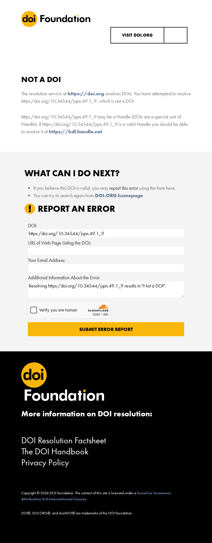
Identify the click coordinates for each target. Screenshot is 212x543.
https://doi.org (86, 93)
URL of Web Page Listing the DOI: (59, 243)
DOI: (32, 225)
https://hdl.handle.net (75, 131)
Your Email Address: (46, 260)
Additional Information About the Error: (64, 277)
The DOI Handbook (55, 451)
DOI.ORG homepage (119, 195)
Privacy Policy (45, 462)
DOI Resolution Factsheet (63, 440)
